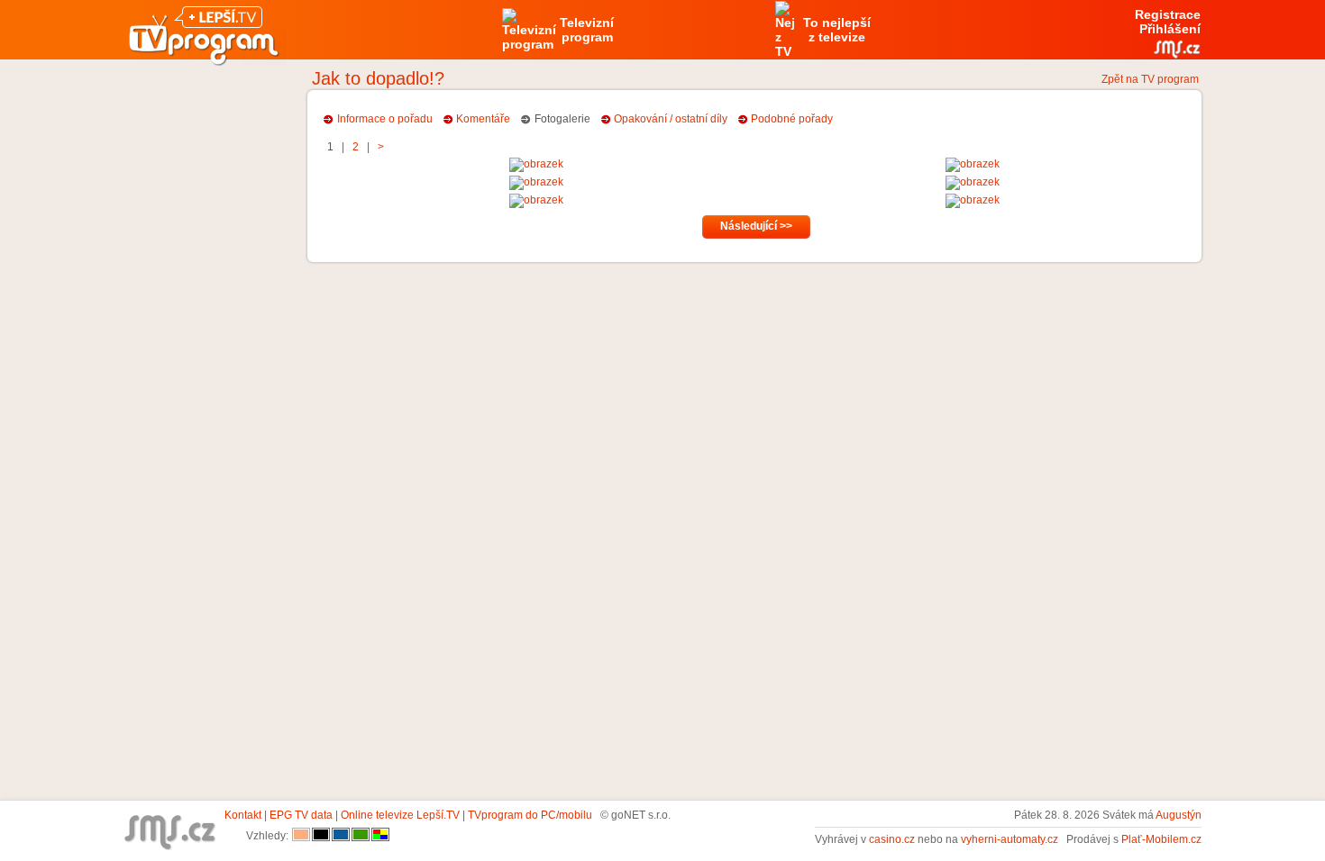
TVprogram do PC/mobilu (530, 815)
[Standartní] (301, 835)
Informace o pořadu (385, 119)
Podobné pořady (792, 119)
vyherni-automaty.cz (1009, 839)
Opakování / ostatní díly (670, 119)
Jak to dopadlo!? (378, 78)
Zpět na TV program (1150, 79)
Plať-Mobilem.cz (1161, 839)
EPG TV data (301, 815)
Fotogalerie (562, 119)
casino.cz (892, 839)
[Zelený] (360, 835)
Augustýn (1179, 815)
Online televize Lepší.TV (400, 815)
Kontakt (242, 815)
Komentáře (483, 119)
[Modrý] (341, 835)
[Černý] (321, 835)
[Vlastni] (380, 835)
